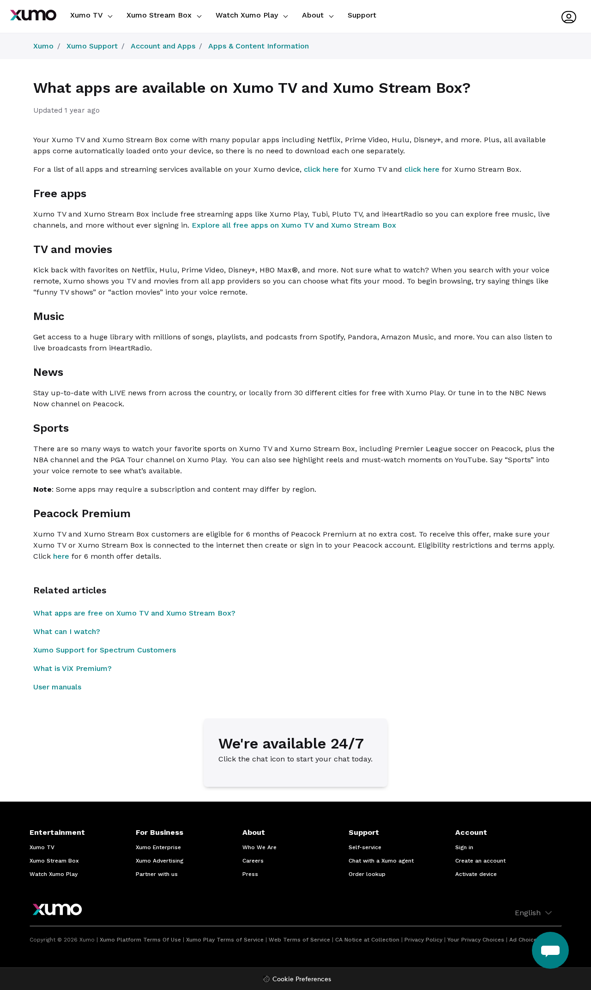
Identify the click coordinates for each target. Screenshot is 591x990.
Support (362, 15)
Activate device (476, 874)
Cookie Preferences (301, 979)
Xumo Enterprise (158, 847)
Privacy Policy (423, 939)
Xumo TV (87, 15)
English (529, 912)
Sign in (464, 847)
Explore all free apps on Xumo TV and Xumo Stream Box (294, 225)
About (314, 15)
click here (321, 169)
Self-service (365, 847)
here (61, 556)
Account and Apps (163, 46)
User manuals (57, 686)
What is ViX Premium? (72, 668)
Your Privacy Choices (475, 939)
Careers (253, 860)
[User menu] (568, 17)
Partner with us (157, 874)
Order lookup (367, 874)
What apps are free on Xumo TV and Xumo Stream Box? (134, 613)
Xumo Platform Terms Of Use (140, 939)
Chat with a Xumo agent (381, 860)
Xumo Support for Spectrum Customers (104, 650)
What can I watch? (66, 631)
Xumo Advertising (159, 860)
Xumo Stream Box (160, 15)
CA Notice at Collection (367, 939)
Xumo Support (92, 46)
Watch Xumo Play (248, 15)
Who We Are (259, 847)
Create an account (480, 860)
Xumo (43, 46)
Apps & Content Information (258, 46)
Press (250, 874)
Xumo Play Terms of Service (225, 939)
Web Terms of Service (299, 939)
